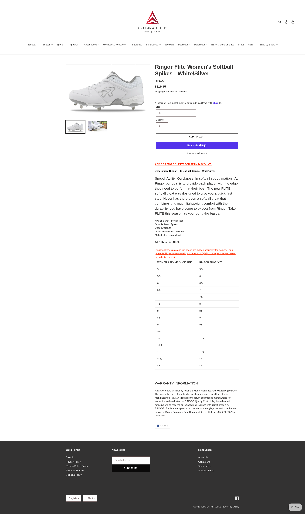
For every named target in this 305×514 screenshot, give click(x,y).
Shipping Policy (74, 474)
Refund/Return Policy (77, 466)
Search (69, 457)
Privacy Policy (73, 461)
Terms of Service (75, 470)
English (73, 498)
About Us (203, 457)
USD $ (89, 498)
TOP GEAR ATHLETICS (211, 507)
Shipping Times (206, 470)
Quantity (160, 119)
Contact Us (204, 461)
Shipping (159, 91)
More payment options (197, 153)
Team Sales (204, 466)
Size (158, 106)
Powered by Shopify (230, 507)
